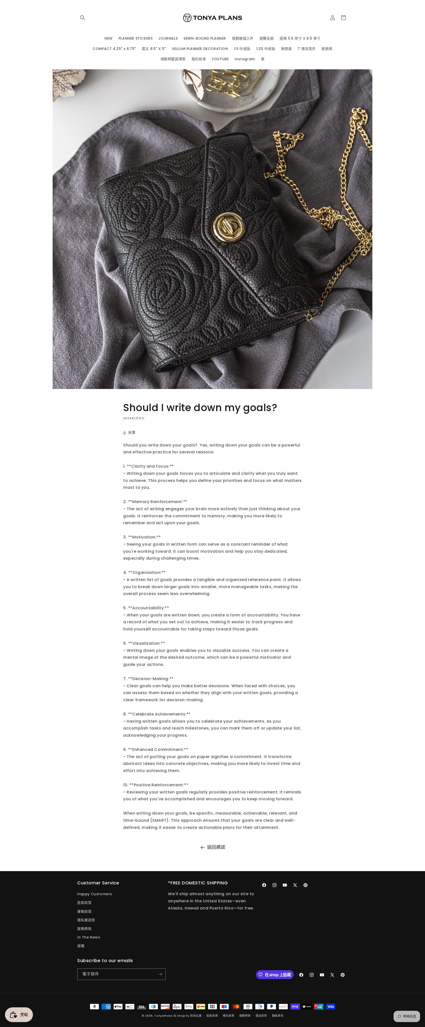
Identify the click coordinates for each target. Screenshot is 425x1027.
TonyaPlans (163, 1016)
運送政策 (261, 1016)
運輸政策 (84, 911)
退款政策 (84, 902)
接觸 (80, 945)
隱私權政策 (86, 920)
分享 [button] (131, 432)
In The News (88, 937)
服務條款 (84, 928)
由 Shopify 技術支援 (187, 1016)
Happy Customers (94, 894)
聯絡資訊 (278, 1016)
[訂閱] (160, 974)
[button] (82, 17)
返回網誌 (216, 847)
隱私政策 (228, 1016)
